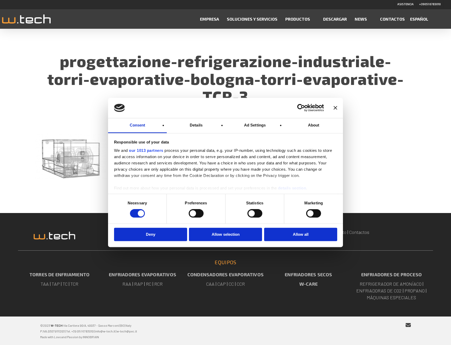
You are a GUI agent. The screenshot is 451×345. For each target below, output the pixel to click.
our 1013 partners (146, 150)
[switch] (196, 213)
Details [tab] (196, 125)
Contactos (359, 232)
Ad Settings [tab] (255, 125)
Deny (150, 234)
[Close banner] (335, 108)
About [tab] (313, 125)
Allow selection (226, 234)
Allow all (300, 234)
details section (292, 188)
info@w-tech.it (105, 331)
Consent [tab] (137, 125)
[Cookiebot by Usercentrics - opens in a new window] (301, 108)
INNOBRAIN (91, 337)
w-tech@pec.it (127, 331)
